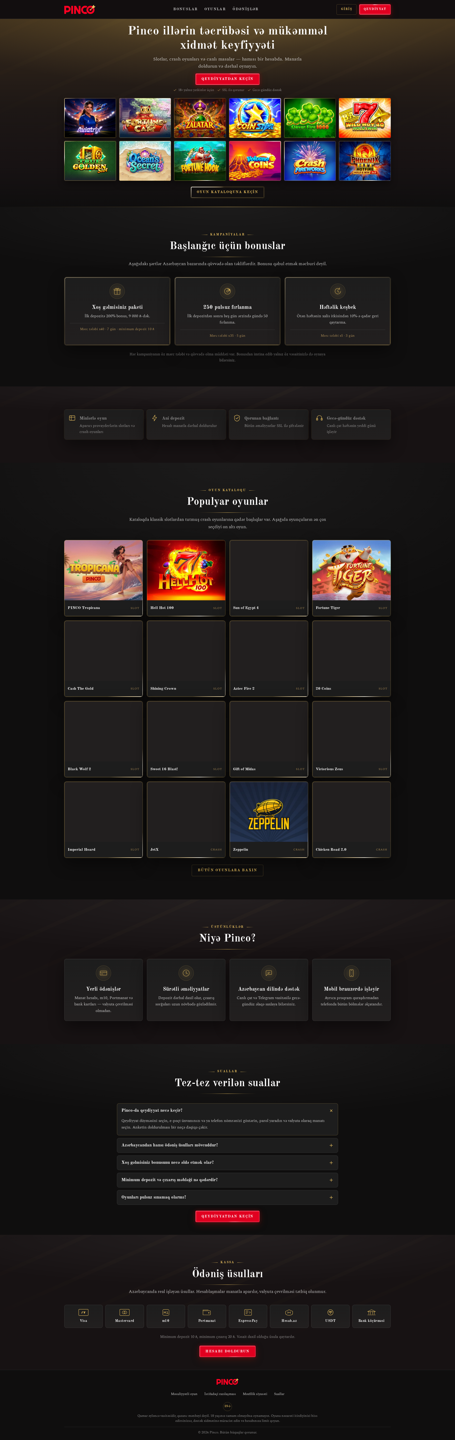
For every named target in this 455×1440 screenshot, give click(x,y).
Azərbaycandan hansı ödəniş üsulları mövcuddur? (169, 1145)
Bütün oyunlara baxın (227, 870)
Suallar (279, 1394)
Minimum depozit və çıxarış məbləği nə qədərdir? (169, 1180)
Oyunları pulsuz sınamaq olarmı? (153, 1197)
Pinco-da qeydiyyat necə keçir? (151, 1110)
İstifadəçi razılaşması (220, 1394)
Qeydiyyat (375, 9)
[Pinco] (79, 9)
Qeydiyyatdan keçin (227, 79)
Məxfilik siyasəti (255, 1394)
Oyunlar (215, 9)
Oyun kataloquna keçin (227, 192)
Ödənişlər (246, 9)
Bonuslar (185, 9)
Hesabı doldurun (227, 1351)
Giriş (346, 9)
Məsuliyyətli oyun (184, 1394)
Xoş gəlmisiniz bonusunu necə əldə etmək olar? (167, 1162)
